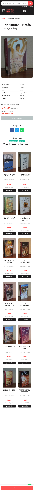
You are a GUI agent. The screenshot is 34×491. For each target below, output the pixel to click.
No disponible (17, 118)
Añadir (10, 190)
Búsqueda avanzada (27, 6)
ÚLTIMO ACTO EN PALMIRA (9, 218)
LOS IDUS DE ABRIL (9, 261)
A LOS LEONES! (9, 347)
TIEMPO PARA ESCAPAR (24, 390)
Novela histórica (13, 141)
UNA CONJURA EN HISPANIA (9, 175)
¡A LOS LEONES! (9, 390)
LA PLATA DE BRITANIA (25, 175)
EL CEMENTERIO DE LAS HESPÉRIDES (24, 219)
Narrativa (21, 141)
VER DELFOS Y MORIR (24, 347)
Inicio (3, 18)
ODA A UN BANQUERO (9, 304)
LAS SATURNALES (25, 261)
